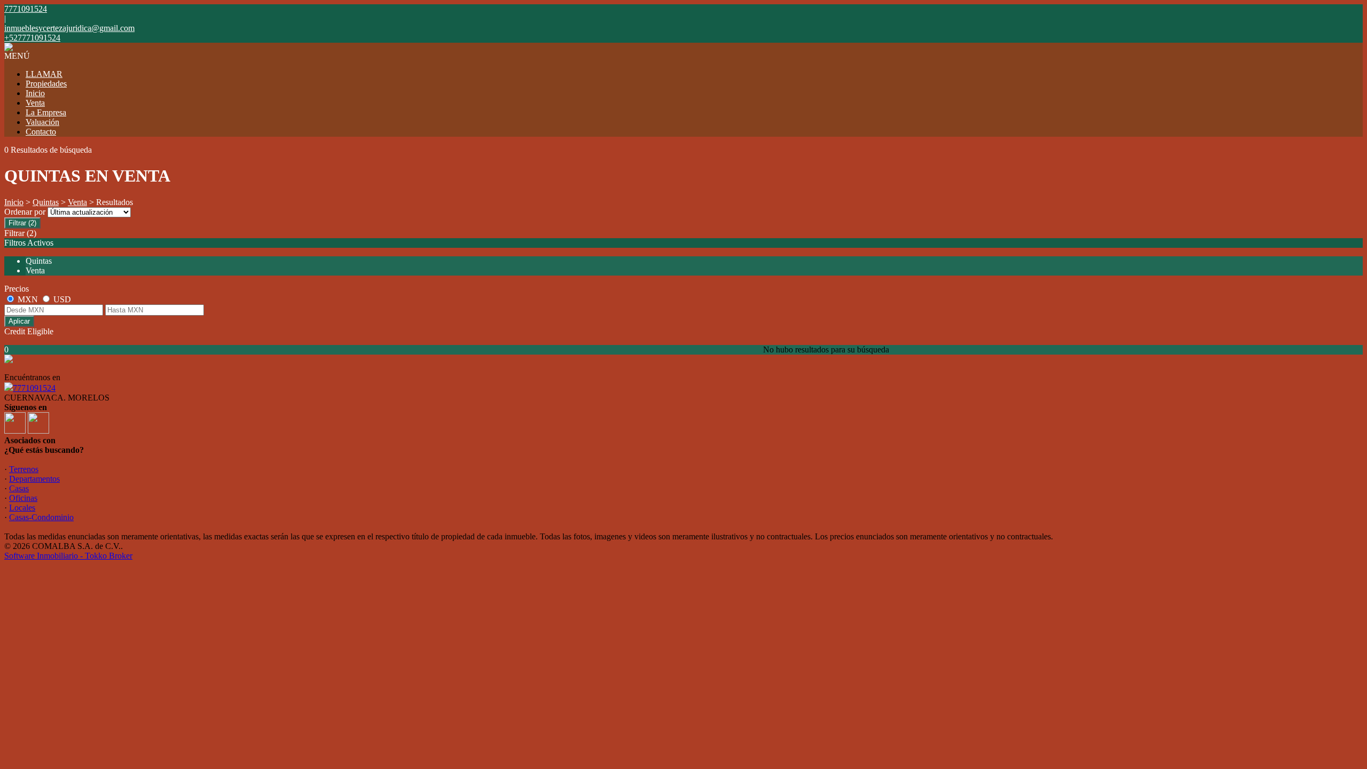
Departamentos (34, 478)
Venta (35, 102)
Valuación (42, 122)
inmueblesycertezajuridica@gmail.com (69, 28)
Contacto (41, 131)
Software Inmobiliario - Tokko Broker (68, 555)
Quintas (46, 202)
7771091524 (34, 388)
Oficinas (23, 498)
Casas (19, 488)
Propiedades (46, 83)
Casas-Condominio (41, 517)
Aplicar (19, 321)
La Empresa (46, 112)
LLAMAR (44, 74)
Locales (22, 507)
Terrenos (23, 469)
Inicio (35, 93)
